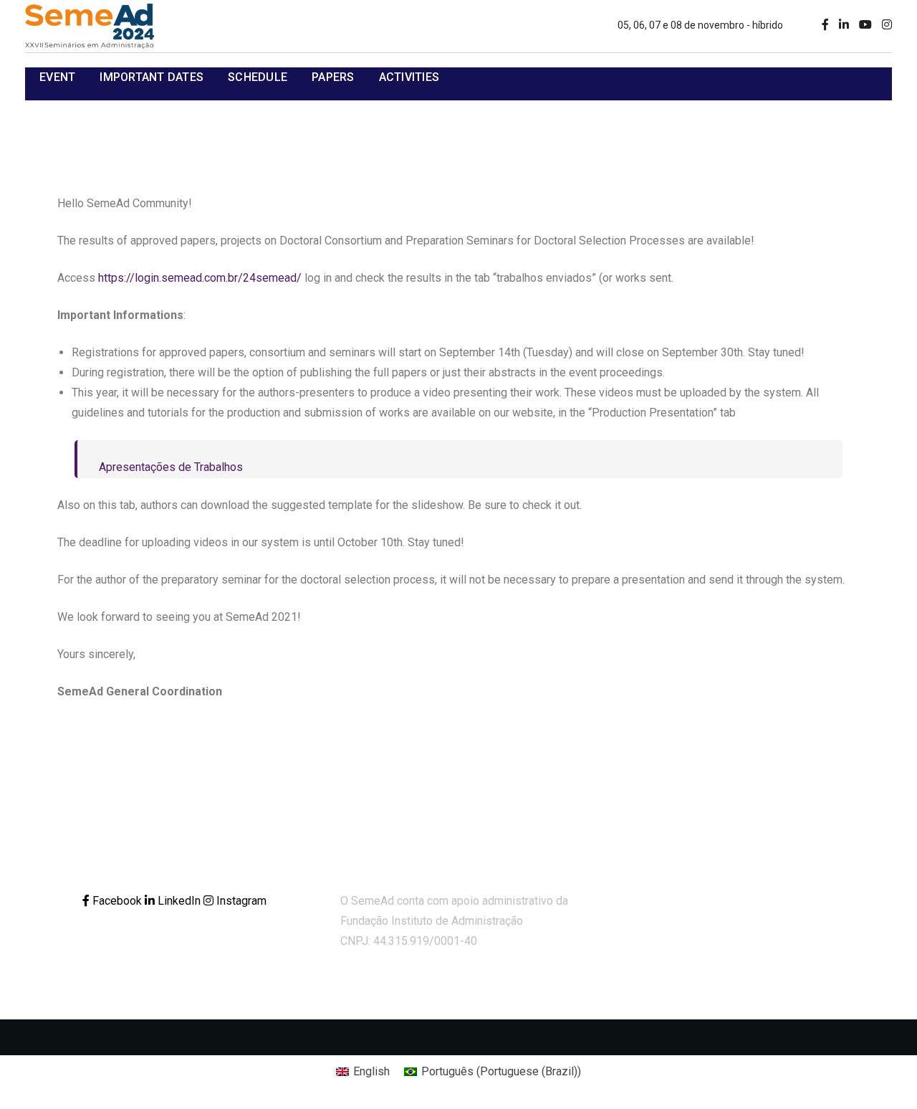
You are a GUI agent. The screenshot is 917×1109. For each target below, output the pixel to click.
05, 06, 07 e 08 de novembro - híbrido (700, 25)
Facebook (117, 901)
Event (57, 77)
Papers (333, 77)
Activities (409, 77)
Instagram (240, 901)
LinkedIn (179, 901)
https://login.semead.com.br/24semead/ (200, 278)
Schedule (257, 77)
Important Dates (151, 77)
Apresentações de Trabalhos (171, 467)
